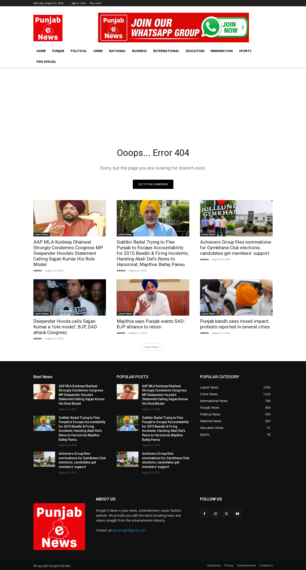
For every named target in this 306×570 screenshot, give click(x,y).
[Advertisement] (153, 100)
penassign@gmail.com (129, 530)
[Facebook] (251, 9)
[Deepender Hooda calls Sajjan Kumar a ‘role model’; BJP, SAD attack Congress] (69, 297)
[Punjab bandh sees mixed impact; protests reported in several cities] (236, 297)
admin (37, 270)
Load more (151, 347)
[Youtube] (270, 9)
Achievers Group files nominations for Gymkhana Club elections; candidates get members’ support (235, 247)
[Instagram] (257, 9)
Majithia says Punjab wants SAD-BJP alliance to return (151, 324)
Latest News (42, 234)
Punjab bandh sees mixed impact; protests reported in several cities (235, 324)
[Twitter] (263, 9)
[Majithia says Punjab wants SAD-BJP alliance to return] (153, 297)
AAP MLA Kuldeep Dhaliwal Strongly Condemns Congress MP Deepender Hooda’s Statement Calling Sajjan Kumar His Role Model (68, 253)
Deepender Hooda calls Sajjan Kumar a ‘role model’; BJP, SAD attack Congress (65, 327)
